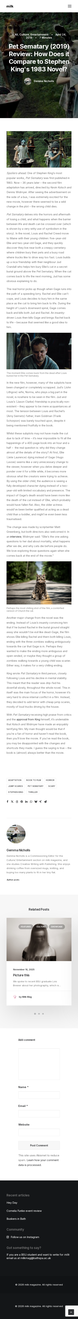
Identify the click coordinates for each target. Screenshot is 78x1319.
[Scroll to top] (71, 1312)
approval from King (28, 719)
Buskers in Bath (16, 1218)
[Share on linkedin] (26, 802)
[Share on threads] (17, 802)
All (16, 34)
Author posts (13, 879)
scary (51, 786)
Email (23, 1106)
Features (26, 926)
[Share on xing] (40, 802)
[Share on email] (45, 802)
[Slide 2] (39, 1014)
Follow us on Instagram (25, 1237)
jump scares (15, 786)
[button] (69, 6)
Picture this (21, 975)
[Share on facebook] (7, 802)
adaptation (14, 780)
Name (23, 1087)
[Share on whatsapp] (31, 802)
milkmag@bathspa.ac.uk (35, 1258)
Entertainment (39, 34)
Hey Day (12, 1202)
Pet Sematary (35, 786)
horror (50, 780)
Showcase (57, 926)
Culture (24, 34)
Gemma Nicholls (44, 81)
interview (15, 536)
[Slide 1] (35, 1014)
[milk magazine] (10, 6)
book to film (33, 780)
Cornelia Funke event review (24, 1210)
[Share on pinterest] (21, 802)
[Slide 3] (43, 1014)
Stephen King (15, 792)
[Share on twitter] (12, 802)
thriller (33, 792)
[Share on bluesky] (36, 802)
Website (24, 1124)
